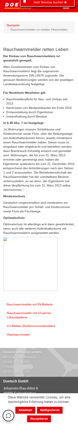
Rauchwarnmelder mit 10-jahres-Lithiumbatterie (29, 315)
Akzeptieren (39, 418)
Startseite (13, 25)
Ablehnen (25, 410)
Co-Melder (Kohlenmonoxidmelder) (31, 326)
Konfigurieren (50, 410)
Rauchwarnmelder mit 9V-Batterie (29, 304)
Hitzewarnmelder (18, 334)
